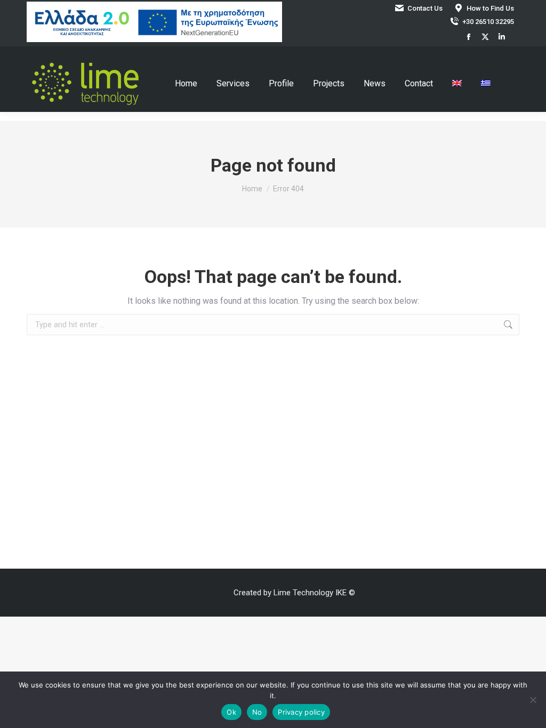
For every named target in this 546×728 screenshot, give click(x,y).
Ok (231, 712)
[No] (532, 699)
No (257, 712)
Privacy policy (301, 712)
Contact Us (425, 8)
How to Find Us (490, 8)
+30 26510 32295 (488, 22)
